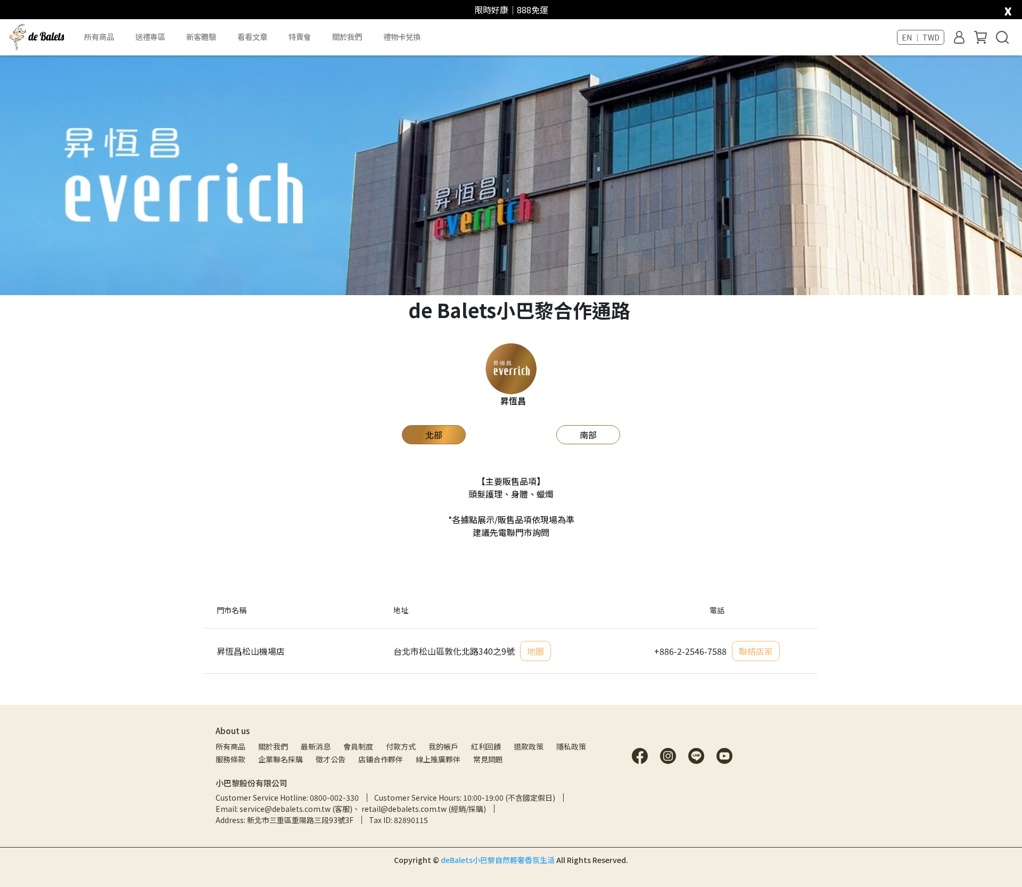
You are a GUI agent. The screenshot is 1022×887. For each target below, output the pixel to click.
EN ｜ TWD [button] (920, 37)
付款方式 (401, 746)
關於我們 (273, 746)
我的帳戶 (443, 746)
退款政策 (528, 746)
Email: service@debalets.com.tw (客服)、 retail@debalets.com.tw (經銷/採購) (351, 808)
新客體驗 (201, 36)
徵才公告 (330, 759)
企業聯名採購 (280, 759)
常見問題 (488, 759)
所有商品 (230, 746)
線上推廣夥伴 (438, 759)
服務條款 (230, 759)
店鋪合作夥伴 (380, 759)
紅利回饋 (486, 746)
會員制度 (358, 746)
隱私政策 (571, 746)
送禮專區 (150, 36)
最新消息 (316, 746)
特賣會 (300, 36)
